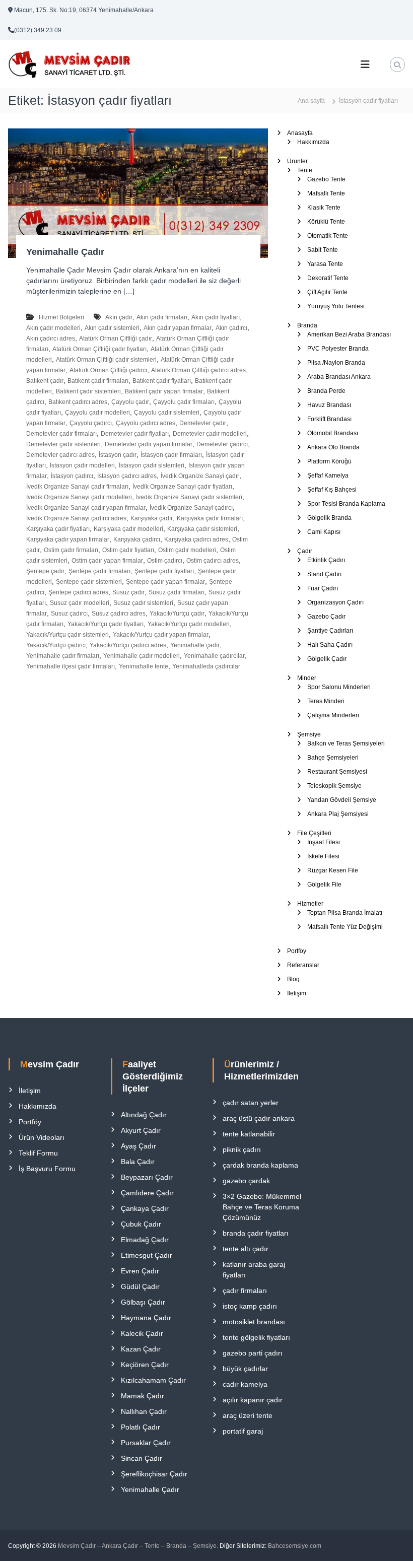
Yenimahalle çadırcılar (214, 655)
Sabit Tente (322, 249)
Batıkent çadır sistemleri (88, 391)
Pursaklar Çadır (146, 1443)
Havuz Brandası (329, 405)
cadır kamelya (245, 1384)
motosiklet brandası (254, 1322)
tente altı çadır (245, 1249)
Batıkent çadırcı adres (77, 401)
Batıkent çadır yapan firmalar (164, 391)
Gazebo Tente (326, 179)
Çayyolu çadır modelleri (97, 412)
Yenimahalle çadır (195, 645)
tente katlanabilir (249, 1134)
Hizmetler (310, 903)
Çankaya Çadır (145, 1208)
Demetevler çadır (202, 423)
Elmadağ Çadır (145, 1240)
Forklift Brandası (329, 419)
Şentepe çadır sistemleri (89, 581)
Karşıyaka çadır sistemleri (202, 528)
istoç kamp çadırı (250, 1306)
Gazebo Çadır (326, 616)
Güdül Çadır (140, 1286)
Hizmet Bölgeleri (61, 317)
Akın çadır (118, 317)
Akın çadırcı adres (50, 338)
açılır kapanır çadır (253, 1400)
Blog (293, 979)
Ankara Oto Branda (333, 447)
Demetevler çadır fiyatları (135, 433)
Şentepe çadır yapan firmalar (165, 581)
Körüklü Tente (326, 221)
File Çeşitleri (314, 833)
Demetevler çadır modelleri (210, 433)
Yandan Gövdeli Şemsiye (341, 799)
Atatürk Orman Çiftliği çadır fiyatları (99, 349)
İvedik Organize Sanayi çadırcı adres (76, 518)
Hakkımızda (313, 142)
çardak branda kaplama (260, 1165)
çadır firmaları (245, 1290)
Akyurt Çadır (141, 1130)
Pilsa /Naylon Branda (336, 362)
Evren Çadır (140, 1271)
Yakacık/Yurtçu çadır (177, 613)
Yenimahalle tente (143, 666)
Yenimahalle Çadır (65, 252)
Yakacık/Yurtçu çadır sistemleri (67, 634)
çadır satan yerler (251, 1103)
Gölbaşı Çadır (143, 1302)
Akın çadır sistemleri (112, 327)
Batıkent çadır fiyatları (161, 380)
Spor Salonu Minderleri (339, 687)
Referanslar (303, 965)
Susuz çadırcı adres (119, 613)
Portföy (296, 951)
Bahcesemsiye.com (294, 1545)
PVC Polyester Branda (338, 348)
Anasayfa (300, 133)
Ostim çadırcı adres (212, 560)
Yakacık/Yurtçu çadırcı (56, 645)
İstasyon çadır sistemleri (151, 465)
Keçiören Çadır (145, 1365)
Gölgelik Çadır (327, 658)
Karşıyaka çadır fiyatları (58, 528)
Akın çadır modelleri (53, 327)
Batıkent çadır (44, 380)
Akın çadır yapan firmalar (178, 327)
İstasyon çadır (117, 454)
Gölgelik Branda (329, 517)
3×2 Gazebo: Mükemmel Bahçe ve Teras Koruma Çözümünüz (262, 1206)
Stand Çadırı (324, 574)
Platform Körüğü (329, 461)
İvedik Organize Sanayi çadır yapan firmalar (86, 507)
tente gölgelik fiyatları (256, 1337)
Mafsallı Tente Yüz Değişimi (345, 926)
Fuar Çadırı (322, 588)
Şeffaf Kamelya (328, 475)
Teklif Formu (38, 1153)
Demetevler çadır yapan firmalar (148, 444)
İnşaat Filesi (323, 842)
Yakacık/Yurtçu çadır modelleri (189, 624)
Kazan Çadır (141, 1349)
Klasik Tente (323, 207)
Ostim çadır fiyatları (128, 550)
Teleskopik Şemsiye (334, 785)
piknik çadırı (242, 1149)
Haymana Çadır (146, 1318)
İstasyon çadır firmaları (171, 454)
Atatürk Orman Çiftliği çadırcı (108, 370)
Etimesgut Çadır (146, 1255)
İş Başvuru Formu (47, 1169)
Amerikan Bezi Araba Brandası (349, 334)
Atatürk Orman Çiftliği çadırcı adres (198, 370)
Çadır (304, 551)
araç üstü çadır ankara (259, 1118)
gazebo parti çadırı (253, 1353)
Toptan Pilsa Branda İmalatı (344, 912)
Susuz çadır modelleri (79, 602)
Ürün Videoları (41, 1137)
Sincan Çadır (141, 1458)
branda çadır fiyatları (256, 1233)
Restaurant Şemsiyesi (337, 771)
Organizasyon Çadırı (335, 602)
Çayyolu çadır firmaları (184, 401)
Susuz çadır (128, 592)
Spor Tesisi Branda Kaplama (346, 503)
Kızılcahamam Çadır (153, 1380)
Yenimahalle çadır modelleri (141, 655)
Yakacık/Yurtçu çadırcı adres (128, 645)
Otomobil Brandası (332, 433)
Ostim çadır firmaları (71, 550)
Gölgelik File (324, 884)
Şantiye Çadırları (330, 630)
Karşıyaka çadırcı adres (196, 539)
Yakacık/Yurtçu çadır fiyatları (105, 624)
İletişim (296, 993)
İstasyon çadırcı (72, 476)
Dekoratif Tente (328, 278)
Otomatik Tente (327, 235)
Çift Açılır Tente (327, 292)
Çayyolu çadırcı (91, 423)
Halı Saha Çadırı (330, 644)
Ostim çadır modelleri (187, 550)
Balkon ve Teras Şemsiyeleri (346, 743)
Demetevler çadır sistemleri (63, 444)
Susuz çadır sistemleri (143, 602)
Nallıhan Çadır (144, 1411)
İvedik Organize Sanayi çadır (200, 476)
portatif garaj (243, 1431)
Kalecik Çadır (142, 1333)
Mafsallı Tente (326, 193)
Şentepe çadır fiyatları (164, 571)
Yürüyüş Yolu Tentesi (336, 306)
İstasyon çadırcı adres (127, 476)
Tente (304, 170)
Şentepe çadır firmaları (99, 571)
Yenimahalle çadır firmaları (62, 655)
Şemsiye (309, 734)
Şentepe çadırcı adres (78, 592)
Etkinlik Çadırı (326, 560)
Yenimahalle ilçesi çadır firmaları (70, 666)
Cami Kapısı (323, 531)
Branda (307, 325)
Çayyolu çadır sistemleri (166, 412)
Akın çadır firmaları (161, 317)
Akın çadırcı (231, 327)
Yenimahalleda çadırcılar (206, 666)
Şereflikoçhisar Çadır (154, 1474)
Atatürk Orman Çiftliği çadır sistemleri (106, 359)
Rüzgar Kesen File (332, 870)
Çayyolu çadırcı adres (145, 423)
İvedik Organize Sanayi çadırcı (191, 507)
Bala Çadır (138, 1162)
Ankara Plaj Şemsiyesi (338, 814)
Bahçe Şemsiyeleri (333, 757)
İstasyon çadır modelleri (82, 465)
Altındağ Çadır (144, 1115)
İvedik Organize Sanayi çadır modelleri (79, 497)
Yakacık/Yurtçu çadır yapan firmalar (161, 634)
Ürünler (297, 161)
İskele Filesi (323, 856)
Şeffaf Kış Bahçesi (332, 489)
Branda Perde (326, 390)
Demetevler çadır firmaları (61, 433)
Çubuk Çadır (141, 1224)
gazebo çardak (246, 1181)
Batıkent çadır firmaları (97, 380)
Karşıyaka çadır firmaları (210, 518)
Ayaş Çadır (138, 1146)
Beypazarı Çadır (147, 1177)
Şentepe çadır (45, 571)
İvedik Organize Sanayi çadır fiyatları (182, 486)
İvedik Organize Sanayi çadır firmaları (77, 486)
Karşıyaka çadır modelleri (128, 528)
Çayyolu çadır (130, 401)
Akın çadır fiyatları (215, 317)
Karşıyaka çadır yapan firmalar (67, 539)
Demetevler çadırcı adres (60, 454)
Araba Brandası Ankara (339, 376)
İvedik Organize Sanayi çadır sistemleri (189, 497)
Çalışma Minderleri (333, 715)
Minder (306, 678)
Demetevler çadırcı (222, 444)
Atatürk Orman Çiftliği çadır (115, 338)
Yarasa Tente (325, 263)
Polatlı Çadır (140, 1427)
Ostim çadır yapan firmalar (107, 560)
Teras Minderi (326, 701)
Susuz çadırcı (69, 613)
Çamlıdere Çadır (147, 1193)
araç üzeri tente (247, 1415)
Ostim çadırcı (164, 560)
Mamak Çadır (142, 1396)
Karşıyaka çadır (151, 518)
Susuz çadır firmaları (176, 592)
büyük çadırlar (245, 1369)
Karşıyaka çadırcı (136, 539)
